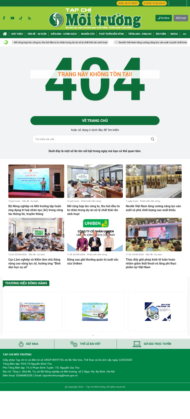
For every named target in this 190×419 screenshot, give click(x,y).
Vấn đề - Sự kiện (30, 201)
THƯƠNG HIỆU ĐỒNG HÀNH (26, 283)
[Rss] (29, 18)
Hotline (164, 18)
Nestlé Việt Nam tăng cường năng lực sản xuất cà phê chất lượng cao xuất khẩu (153, 208)
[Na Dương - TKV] (32, 311)
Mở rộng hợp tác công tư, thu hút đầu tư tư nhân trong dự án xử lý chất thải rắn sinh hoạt (54, 42)
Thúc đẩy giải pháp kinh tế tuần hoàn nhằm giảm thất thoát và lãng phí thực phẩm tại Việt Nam (151, 263)
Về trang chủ (95, 120)
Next (184, 312)
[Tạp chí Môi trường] (95, 18)
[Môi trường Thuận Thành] (95, 311)
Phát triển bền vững (91, 201)
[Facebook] (4, 18)
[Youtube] (12, 18)
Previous (5, 312)
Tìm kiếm (152, 139)
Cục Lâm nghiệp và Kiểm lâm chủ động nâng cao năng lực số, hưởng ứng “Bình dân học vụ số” (34, 263)
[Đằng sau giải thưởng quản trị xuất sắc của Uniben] (95, 234)
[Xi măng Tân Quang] (157, 311)
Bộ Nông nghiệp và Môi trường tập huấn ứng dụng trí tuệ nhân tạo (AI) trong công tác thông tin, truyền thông (35, 210)
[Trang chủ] (5, 34)
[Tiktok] (21, 18)
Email (182, 18)
